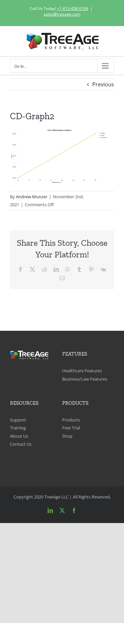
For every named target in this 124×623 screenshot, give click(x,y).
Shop (67, 436)
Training (18, 428)
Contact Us (20, 444)
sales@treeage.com (62, 14)
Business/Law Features (84, 379)
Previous (103, 84)
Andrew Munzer (31, 197)
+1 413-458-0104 (72, 8)
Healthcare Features (82, 371)
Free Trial (71, 428)
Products (71, 420)
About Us (19, 436)
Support (18, 420)
